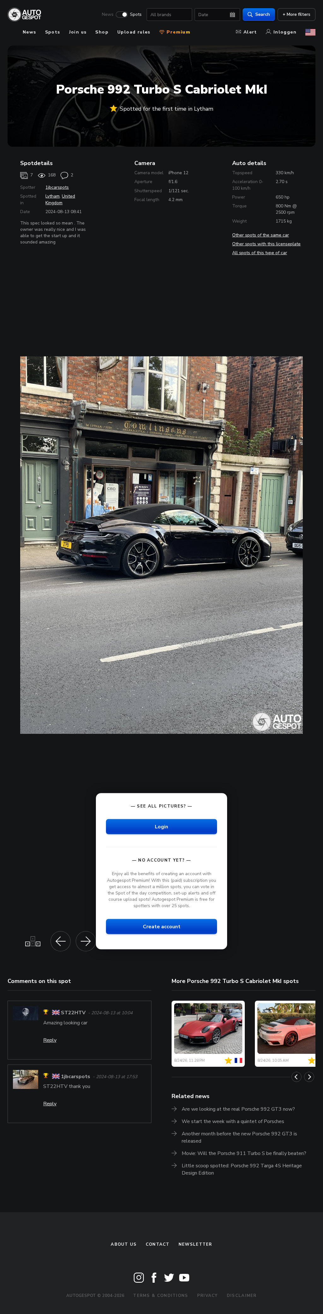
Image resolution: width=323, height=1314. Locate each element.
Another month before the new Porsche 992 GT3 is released (239, 1137)
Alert (250, 32)
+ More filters (296, 14)
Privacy (207, 1296)
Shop (102, 32)
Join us (78, 32)
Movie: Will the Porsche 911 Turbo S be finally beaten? (244, 1153)
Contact (158, 1244)
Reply (49, 1040)
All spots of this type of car (259, 253)
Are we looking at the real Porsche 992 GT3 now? (238, 1109)
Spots (136, 14)
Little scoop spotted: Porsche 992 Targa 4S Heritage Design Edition (242, 1169)
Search (262, 14)
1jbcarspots (57, 187)
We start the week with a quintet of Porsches (233, 1121)
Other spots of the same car (260, 235)
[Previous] (296, 1077)
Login (161, 826)
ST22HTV (73, 1013)
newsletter (195, 1244)
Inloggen (285, 32)
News (108, 14)
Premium (177, 32)
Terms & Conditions (160, 1296)
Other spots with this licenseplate (266, 244)
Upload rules (133, 32)
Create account (161, 926)
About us (124, 1244)
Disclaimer (242, 1296)
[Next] (309, 1077)
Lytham (52, 196)
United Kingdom (60, 199)
